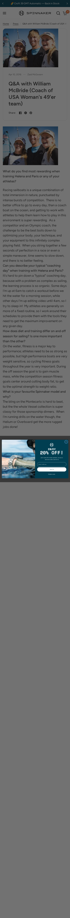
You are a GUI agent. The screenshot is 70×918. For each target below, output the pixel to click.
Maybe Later (51, 474)
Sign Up (51, 469)
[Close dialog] (66, 441)
